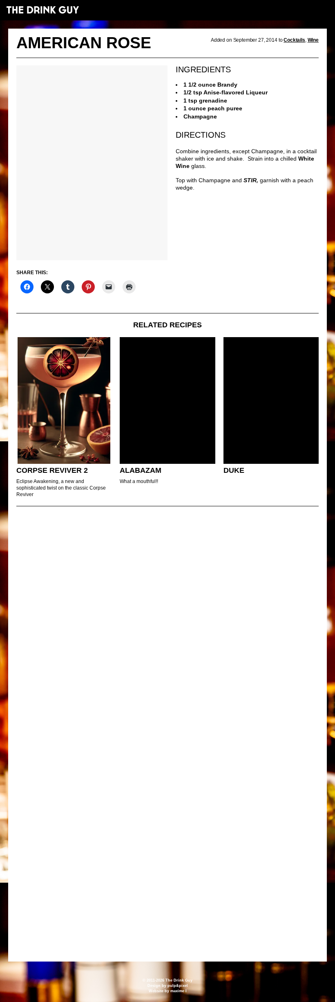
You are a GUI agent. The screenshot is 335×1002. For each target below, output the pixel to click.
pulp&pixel (178, 986)
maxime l (178, 991)
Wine (313, 40)
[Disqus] (167, 624)
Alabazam (140, 470)
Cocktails (294, 40)
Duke (233, 470)
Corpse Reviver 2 (52, 470)
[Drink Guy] (42, 10)
